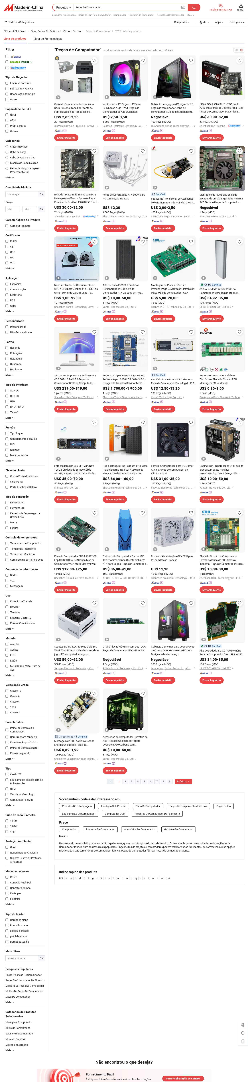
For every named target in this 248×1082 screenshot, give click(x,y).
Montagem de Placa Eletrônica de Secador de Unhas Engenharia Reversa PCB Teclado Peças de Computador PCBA (221, 198)
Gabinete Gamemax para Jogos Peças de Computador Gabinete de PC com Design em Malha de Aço (172, 650)
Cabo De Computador (148, 806)
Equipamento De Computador (78, 813)
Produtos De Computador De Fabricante (157, 813)
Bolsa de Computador (17, 1028)
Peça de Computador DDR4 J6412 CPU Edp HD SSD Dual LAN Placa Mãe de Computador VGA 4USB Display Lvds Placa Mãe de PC (76, 560)
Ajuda (203, 22)
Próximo (182, 781)
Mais (62, 835)
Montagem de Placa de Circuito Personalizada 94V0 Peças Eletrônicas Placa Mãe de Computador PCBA (172, 288)
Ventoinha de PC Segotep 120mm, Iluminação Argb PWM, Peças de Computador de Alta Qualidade (122, 107)
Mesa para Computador (18, 1022)
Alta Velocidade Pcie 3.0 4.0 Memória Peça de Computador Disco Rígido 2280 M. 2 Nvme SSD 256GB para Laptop (173, 381)
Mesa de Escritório (15, 1039)
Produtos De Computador (141, 14)
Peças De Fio (223, 806)
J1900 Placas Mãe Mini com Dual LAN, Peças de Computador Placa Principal (124, 648)
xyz (168, 878)
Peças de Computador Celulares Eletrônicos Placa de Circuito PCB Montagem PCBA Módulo (218, 379)
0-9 (61, 878)
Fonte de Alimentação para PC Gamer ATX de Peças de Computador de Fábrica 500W (172, 469)
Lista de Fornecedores (48, 39)
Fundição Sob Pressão (113, 806)
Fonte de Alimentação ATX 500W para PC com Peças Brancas (124, 196)
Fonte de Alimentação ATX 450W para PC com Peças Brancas (172, 558)
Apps (218, 22)
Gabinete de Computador (19, 1033)
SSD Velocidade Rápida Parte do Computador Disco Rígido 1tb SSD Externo (219, 291)
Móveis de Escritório (16, 1044)
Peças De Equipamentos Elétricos (188, 806)
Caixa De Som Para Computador (94, 14)
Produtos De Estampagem (77, 806)
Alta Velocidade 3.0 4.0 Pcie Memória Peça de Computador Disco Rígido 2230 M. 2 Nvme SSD (222, 652)
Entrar (240, 9)
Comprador (180, 22)
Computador (119, 14)
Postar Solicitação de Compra (183, 1078)
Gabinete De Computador (178, 829)
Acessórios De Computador (170, 14)
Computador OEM (115, 813)
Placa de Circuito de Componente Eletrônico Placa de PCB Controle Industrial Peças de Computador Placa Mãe (221, 560)
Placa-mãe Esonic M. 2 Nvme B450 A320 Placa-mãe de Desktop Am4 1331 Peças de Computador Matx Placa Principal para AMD (221, 107)
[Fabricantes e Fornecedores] (23, 7)
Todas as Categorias (20, 22)
